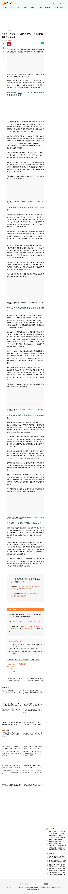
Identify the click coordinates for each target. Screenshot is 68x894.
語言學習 (11, 659)
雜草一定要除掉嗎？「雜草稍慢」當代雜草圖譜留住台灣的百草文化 (33, 785)
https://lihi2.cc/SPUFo (32, 621)
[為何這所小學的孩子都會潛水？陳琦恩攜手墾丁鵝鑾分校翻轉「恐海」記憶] (33, 696)
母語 (38, 659)
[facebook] (54, 3)
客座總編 (4, 8)
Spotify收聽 (14, 629)
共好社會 (39, 8)
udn (3, 30)
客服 (16, 887)
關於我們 (54, 887)
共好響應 (55, 8)
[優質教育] (9, 44)
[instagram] (56, 3)
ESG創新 (23, 8)
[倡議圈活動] (65, 853)
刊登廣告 (7, 887)
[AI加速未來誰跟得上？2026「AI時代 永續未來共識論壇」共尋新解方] (12, 696)
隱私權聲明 (36, 887)
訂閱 (46, 884)
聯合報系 (43, 887)
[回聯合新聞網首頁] (3, 3)
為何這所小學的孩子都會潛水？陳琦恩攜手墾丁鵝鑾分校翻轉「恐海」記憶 (33, 705)
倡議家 (6, 30)
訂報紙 (48, 887)
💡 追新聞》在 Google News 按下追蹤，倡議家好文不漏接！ (26, 645)
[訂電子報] (61, 3)
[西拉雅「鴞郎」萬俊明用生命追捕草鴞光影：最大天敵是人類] (12, 714)
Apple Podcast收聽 (34, 626)
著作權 (31, 887)
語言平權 (26, 659)
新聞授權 (21, 887)
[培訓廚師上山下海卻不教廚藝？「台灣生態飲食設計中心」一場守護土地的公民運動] (33, 757)
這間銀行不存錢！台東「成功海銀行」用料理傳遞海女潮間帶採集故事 (11, 785)
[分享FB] (3, 44)
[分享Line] (3, 48)
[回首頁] (7, 3)
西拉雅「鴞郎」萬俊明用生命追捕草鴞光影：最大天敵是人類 (11, 723)
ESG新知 (31, 8)
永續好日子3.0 (14, 8)
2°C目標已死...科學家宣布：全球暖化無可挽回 (24, 649)
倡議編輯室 (22, 664)
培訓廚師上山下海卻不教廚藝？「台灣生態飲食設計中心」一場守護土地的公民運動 (33, 766)
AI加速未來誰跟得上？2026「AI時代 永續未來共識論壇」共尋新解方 (11, 705)
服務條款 (27, 887)
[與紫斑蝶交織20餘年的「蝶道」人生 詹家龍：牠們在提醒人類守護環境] (33, 714)
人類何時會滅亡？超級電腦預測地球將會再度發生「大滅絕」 (26, 652)
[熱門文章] (65, 829)
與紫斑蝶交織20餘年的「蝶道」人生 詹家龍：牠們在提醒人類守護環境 (33, 723)
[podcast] (58, 3)
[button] (65, 3)
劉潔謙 (9, 40)
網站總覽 (61, 887)
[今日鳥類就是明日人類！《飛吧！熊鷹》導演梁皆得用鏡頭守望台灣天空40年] (12, 757)
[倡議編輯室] (12, 668)
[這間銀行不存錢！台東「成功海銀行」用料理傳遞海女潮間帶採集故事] (12, 776)
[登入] (63, 3)
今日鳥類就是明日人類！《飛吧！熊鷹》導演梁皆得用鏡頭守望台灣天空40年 (11, 766)
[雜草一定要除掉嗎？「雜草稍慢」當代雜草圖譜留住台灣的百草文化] (33, 776)
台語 (33, 659)
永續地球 (47, 8)
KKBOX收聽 (25, 629)
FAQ (13, 887)
